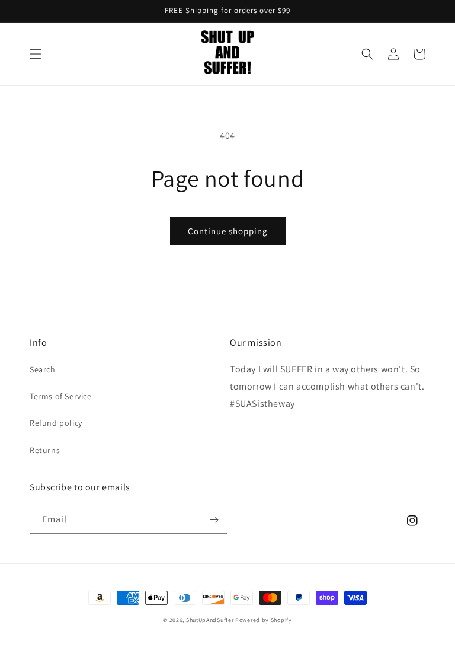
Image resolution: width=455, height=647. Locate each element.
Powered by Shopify (263, 620)
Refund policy (56, 422)
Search (43, 369)
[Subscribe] (214, 520)
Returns (45, 450)
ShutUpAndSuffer (210, 620)
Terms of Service (61, 396)
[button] (36, 54)
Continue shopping (228, 231)
